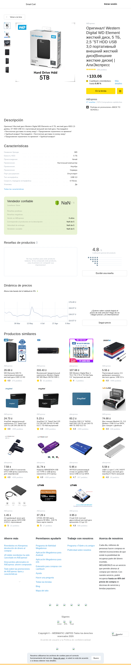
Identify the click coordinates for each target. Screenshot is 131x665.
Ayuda (39, 573)
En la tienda (100, 91)
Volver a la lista (16, 17)
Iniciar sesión (110, 4)
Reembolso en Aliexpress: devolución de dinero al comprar (16, 548)
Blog (38, 586)
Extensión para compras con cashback (49, 567)
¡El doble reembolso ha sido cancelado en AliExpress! (17, 556)
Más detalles (118, 82)
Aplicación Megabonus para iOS (48, 560)
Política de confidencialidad (77, 640)
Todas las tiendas (44, 582)
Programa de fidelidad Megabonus (46, 547)
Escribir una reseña (104, 273)
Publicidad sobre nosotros (79, 550)
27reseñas (90, 102)
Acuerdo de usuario (49, 640)
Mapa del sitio (42, 591)
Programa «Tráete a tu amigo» (81, 546)
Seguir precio (105, 323)
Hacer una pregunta (45, 578)
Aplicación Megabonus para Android (48, 553)
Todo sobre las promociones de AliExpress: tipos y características (17, 571)
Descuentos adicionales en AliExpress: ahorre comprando (18, 563)
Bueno (96, 658)
